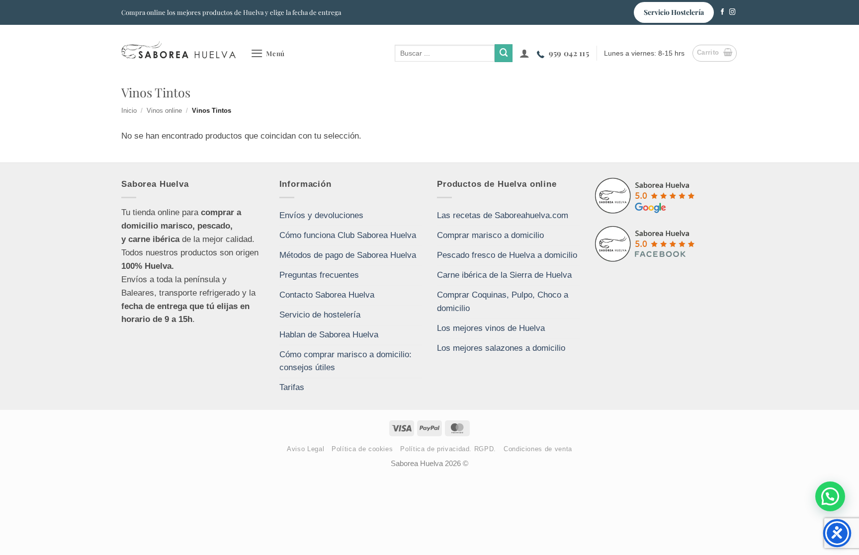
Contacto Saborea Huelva (326, 295)
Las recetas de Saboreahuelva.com (502, 215)
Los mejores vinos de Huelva (491, 328)
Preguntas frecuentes (319, 275)
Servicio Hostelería (674, 12)
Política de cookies (362, 449)
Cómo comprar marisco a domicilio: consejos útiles (345, 361)
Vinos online (164, 110)
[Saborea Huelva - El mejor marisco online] (178, 49)
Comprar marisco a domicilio (490, 235)
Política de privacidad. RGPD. (448, 449)
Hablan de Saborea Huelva (328, 334)
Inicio (129, 110)
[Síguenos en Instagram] (732, 12)
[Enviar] (504, 53)
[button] (268, 53)
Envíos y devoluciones (321, 215)
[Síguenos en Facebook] (722, 12)
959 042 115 (569, 53)
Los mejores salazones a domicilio (501, 348)
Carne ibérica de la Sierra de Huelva (504, 275)
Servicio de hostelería (319, 314)
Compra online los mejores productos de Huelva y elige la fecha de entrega (231, 12)
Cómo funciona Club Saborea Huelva (347, 235)
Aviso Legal (305, 449)
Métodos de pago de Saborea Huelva (347, 255)
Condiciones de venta (538, 449)
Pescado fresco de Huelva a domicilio (507, 255)
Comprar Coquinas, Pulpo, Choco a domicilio (502, 301)
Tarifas (291, 387)
